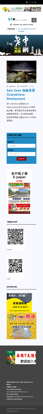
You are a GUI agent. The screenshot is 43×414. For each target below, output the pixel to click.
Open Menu (34, 20)
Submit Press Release (14, 399)
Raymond (12, 86)
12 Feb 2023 (24, 86)
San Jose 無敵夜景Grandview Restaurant (21, 94)
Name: (10, 141)
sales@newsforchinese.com (23, 397)
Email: (10, 150)
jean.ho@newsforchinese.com (17, 392)
